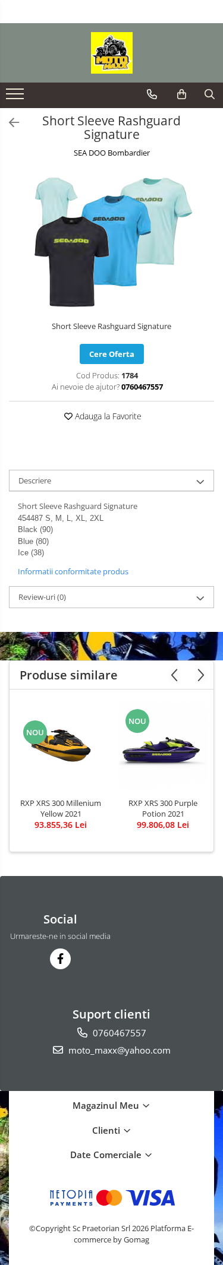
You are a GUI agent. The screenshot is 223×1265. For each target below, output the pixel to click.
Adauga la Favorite (107, 416)
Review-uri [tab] (42, 597)
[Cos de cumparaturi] (181, 94)
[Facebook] (60, 958)
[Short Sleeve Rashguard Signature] (111, 241)
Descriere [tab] (34, 480)
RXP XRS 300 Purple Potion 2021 (162, 808)
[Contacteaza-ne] (152, 94)
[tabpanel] (111, 241)
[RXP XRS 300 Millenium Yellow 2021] (60, 746)
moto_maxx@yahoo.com (118, 1050)
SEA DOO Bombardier (112, 152)
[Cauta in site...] (209, 94)
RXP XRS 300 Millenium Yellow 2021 (60, 808)
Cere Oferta (111, 354)
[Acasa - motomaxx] (111, 53)
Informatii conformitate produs (73, 571)
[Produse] (16, 97)
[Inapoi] (9, 123)
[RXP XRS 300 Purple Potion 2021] (163, 746)
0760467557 (118, 1033)
